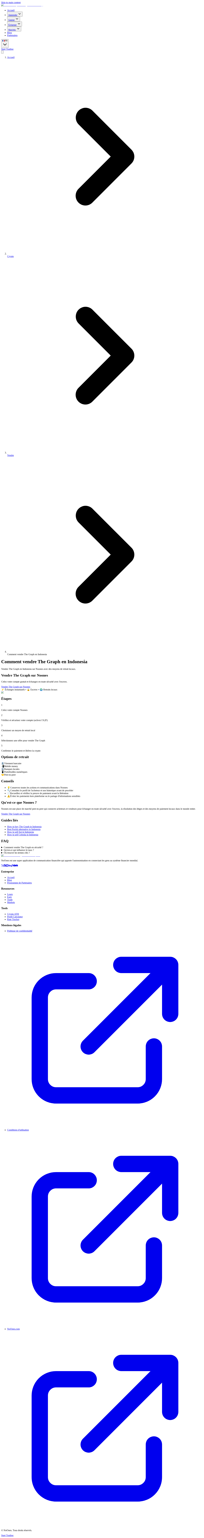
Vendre (10, 455)
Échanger (12, 25)
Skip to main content (11, 2)
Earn (9, 897)
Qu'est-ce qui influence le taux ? (19, 850)
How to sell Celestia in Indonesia (22, 834)
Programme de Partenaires (19, 883)
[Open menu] (2, 52)
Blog (9, 32)
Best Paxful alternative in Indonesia (23, 829)
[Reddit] (7, 866)
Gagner (11, 20)
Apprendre (12, 15)
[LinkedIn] (9, 866)
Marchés (12, 30)
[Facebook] (5, 866)
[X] (2, 866)
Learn (10, 894)
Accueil (10, 10)
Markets (11, 902)
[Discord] (17, 866)
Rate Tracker (13, 919)
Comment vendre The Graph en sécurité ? (23, 847)
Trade (10, 899)
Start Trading (7, 49)
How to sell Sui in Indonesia (20, 832)
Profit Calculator (15, 916)
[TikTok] (12, 866)
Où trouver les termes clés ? (17, 852)
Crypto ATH (13, 914)
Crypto (10, 256)
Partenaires (12, 35)
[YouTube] (14, 866)
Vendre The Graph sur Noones (15, 686)
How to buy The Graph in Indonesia (24, 826)
